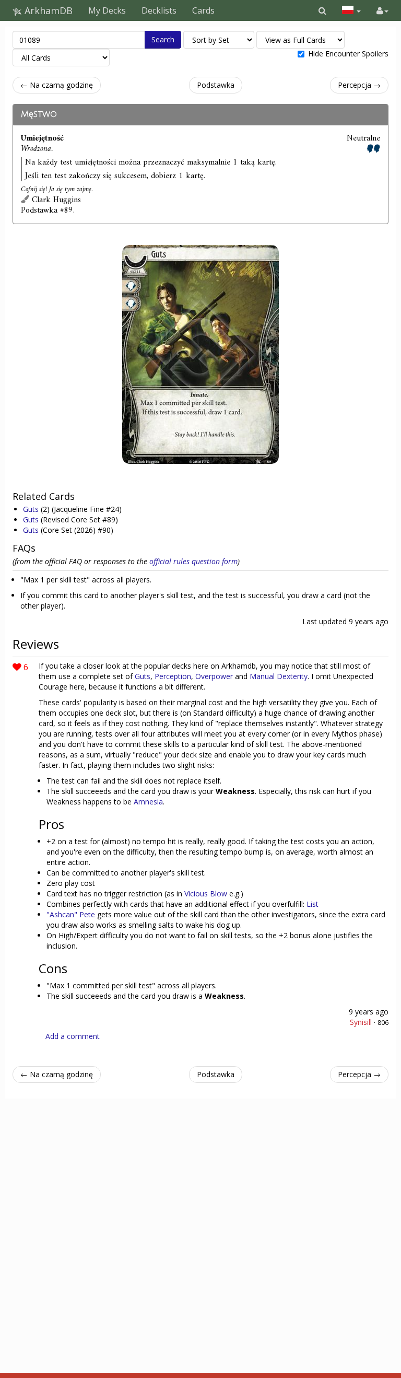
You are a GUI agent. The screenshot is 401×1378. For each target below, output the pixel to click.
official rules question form (193, 561)
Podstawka (215, 85)
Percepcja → (359, 85)
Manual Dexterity (279, 676)
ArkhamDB (47, 10)
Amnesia (148, 802)
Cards (203, 10)
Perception (173, 676)
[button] (322, 10)
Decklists (158, 10)
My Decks (107, 10)
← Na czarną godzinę (56, 85)
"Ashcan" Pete (70, 914)
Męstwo (39, 114)
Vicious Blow (205, 893)
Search (162, 39)
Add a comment (72, 1036)
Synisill (361, 1022)
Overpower (214, 676)
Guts (32, 509)
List (312, 904)
